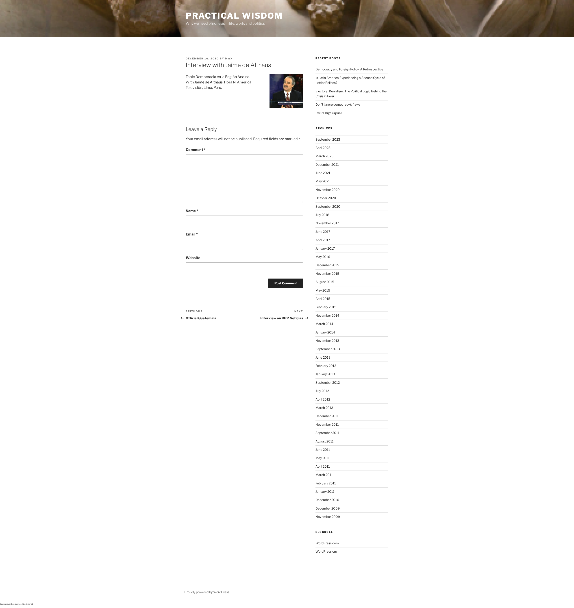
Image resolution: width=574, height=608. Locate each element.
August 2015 (324, 282)
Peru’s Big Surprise (328, 113)
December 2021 (327, 164)
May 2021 (322, 181)
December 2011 (327, 416)
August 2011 (324, 441)
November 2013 (327, 340)
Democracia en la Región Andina (222, 77)
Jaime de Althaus (208, 82)
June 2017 (322, 231)
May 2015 (322, 290)
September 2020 (327, 206)
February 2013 (325, 366)
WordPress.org (326, 551)
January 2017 (325, 248)
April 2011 (322, 466)
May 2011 (322, 458)
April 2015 (322, 299)
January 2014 (325, 332)
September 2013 (327, 349)
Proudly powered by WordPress (206, 592)
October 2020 (325, 198)
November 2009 (327, 517)
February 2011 (325, 483)
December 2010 (327, 500)
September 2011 (327, 433)
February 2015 (325, 307)
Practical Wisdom (234, 16)
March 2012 (324, 408)
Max (229, 58)
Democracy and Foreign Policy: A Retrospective (349, 69)
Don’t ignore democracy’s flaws (337, 104)
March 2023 (324, 156)
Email (192, 234)
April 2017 (322, 240)
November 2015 (327, 273)
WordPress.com (327, 543)
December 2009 (327, 508)
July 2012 (322, 391)
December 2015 (327, 265)
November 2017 (327, 223)
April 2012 (322, 399)
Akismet (29, 604)
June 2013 (322, 357)
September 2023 (327, 139)
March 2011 (324, 475)
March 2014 (324, 324)
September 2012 (327, 382)
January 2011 (325, 491)
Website (193, 258)
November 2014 (327, 315)
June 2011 (322, 449)
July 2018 (322, 215)
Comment (196, 150)
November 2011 (327, 424)
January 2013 (325, 374)
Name (192, 211)
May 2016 (322, 257)
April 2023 (322, 148)
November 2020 (327, 190)
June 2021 (322, 173)
